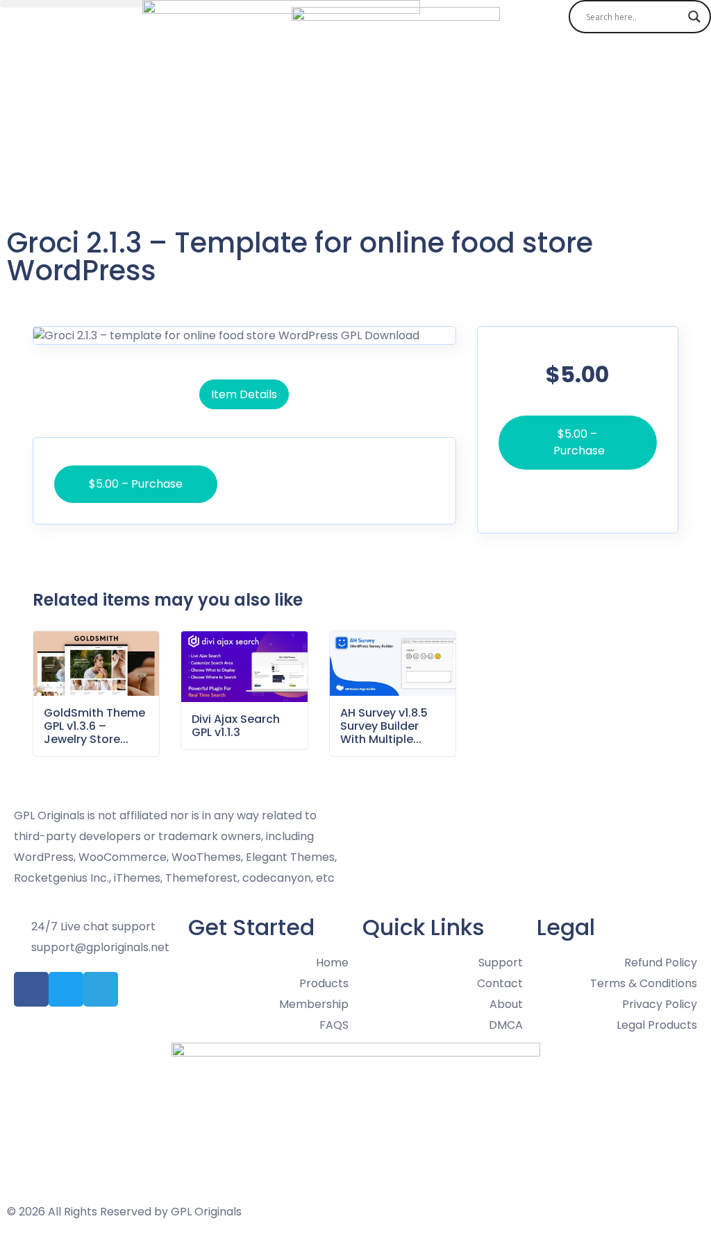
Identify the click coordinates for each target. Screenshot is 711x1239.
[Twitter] (66, 989)
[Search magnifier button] (694, 16)
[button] (71, 4)
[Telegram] (100, 989)
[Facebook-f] (31, 989)
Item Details (244, 394)
